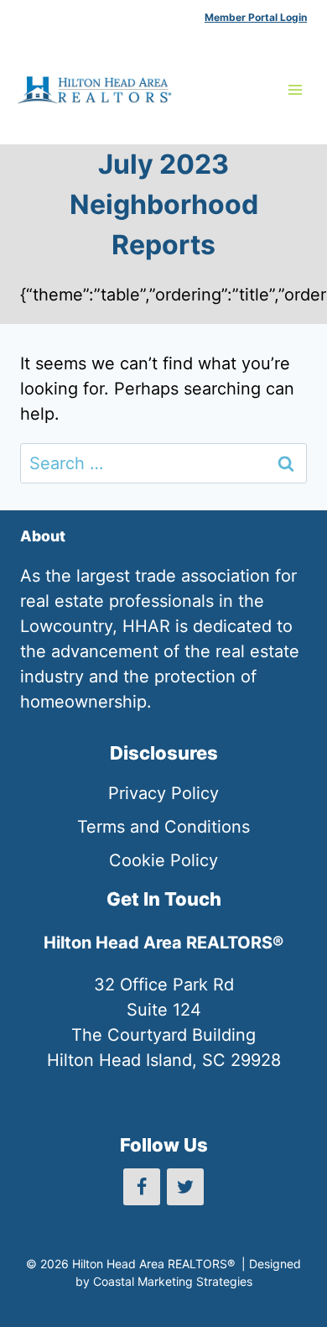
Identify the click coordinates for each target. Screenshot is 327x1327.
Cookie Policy (163, 860)
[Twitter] (185, 1186)
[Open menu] (294, 89)
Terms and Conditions (163, 827)
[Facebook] (141, 1186)
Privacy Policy (163, 793)
